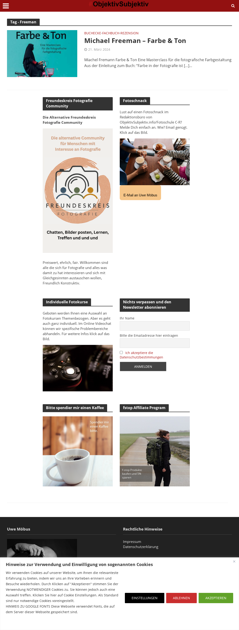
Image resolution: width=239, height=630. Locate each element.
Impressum (132, 541)
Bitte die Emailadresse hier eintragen (149, 335)
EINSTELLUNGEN (145, 598)
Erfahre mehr (17, 623)
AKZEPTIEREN (215, 598)
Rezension (129, 33)
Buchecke (92, 33)
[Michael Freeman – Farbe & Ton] (42, 53)
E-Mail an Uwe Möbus (140, 195)
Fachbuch (110, 33)
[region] (119, 593)
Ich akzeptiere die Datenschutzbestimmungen (141, 354)
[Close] (234, 561)
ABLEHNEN (181, 598)
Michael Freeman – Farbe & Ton (135, 40)
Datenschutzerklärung (140, 546)
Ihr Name (127, 318)
